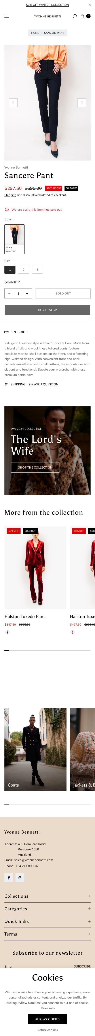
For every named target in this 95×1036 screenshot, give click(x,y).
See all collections (22, 695)
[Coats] (35, 749)
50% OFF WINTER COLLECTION (47, 4)
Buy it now (47, 310)
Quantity (12, 282)
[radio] (14, 239)
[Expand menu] (6, 16)
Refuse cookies (47, 1030)
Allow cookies (47, 1019)
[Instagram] (19, 877)
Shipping (10, 195)
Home (35, 32)
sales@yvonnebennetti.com (33, 860)
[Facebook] (8, 877)
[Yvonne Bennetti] (47, 16)
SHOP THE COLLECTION (35, 476)
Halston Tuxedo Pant (24, 616)
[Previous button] (13, 102)
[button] (75, 16)
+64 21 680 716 (27, 866)
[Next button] (81, 102)
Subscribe (82, 966)
